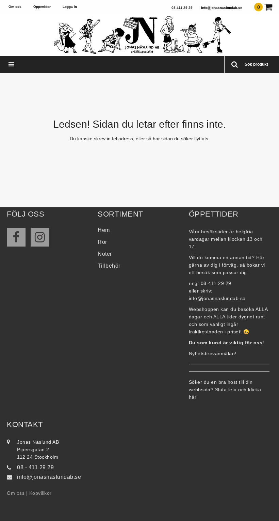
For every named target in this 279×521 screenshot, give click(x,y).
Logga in (70, 7)
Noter (105, 254)
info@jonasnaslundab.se (221, 8)
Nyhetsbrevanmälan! (212, 353)
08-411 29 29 (182, 8)
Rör (102, 242)
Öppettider (42, 7)
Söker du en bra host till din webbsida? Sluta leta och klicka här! (225, 389)
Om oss (15, 7)
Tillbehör (109, 266)
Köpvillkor (40, 493)
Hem (104, 230)
